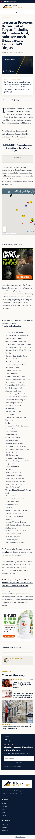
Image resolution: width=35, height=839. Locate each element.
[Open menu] (32, 6)
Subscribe (19, 763)
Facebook (6, 100)
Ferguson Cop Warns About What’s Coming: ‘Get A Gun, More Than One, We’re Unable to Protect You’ (17, 583)
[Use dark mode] (31, 1)
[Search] (27, 6)
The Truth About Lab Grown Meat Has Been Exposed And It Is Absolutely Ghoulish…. (23, 695)
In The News (6, 18)
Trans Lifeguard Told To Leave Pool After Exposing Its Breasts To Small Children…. (22, 12)
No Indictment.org (14, 111)
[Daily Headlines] (12, 6)
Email (11, 100)
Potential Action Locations (11, 326)
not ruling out (7, 552)
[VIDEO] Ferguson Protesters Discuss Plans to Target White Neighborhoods (19, 148)
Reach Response (20, 837)
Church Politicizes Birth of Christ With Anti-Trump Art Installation (17, 728)
